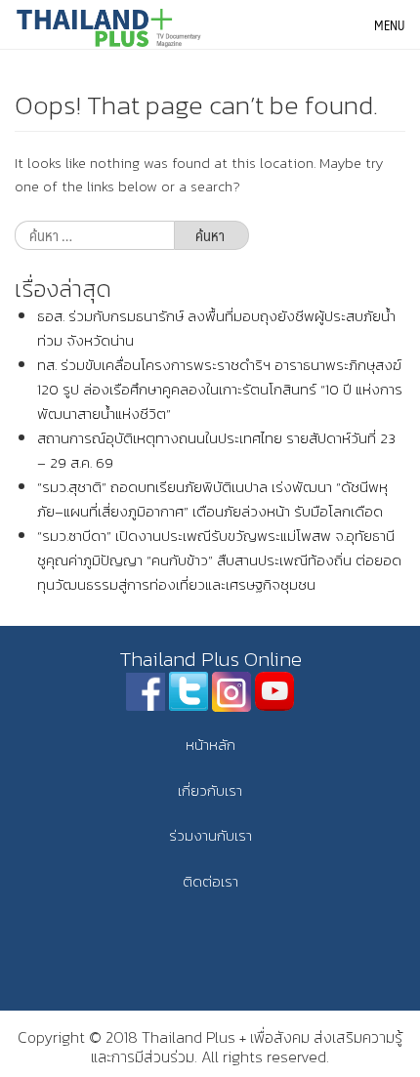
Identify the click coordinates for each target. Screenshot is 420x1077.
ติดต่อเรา (210, 881)
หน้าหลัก (210, 744)
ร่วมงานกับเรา (210, 835)
